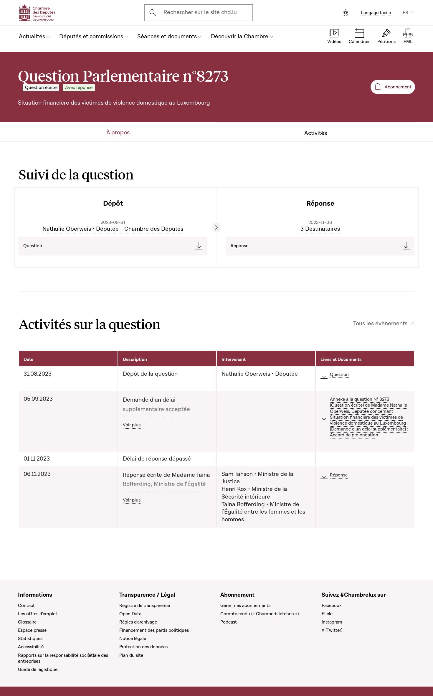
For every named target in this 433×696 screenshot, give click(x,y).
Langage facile (376, 13)
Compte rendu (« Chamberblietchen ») (259, 614)
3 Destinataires (320, 229)
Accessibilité (31, 647)
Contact (26, 605)
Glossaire (27, 622)
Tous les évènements (380, 323)
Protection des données (143, 647)
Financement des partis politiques (154, 630)
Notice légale (132, 638)
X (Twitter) (332, 630)
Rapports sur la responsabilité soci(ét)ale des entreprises (63, 658)
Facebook (332, 605)
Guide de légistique (37, 669)
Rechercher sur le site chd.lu (200, 12)
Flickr (327, 614)
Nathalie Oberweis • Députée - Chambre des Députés (112, 229)
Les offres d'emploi (37, 614)
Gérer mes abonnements (245, 605)
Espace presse (32, 630)
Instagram (332, 622)
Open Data (130, 614)
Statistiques (30, 638)
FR (405, 13)
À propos (118, 132)
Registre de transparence (144, 605)
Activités (315, 133)
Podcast (228, 622)
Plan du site (131, 655)
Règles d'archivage (138, 622)
